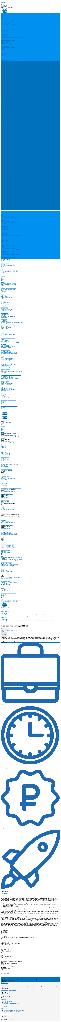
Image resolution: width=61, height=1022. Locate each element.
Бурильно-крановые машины (8, 59)
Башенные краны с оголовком (8, 165)
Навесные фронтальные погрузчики (9, 24)
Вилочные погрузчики (6, 153)
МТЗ (2, 16)
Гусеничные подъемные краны (8, 166)
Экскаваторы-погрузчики (6, 41)
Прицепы (3, 29)
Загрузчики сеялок (5, 104)
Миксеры (3, 22)
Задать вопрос (4, 981)
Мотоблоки (3, 35)
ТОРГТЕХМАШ (4, 119)
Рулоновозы (3, 93)
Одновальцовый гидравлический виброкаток (11, 176)
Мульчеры (3, 43)
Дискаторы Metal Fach (6, 98)
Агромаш (3, 18)
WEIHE (2, 84)
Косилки (3, 96)
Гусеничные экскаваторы (7, 185)
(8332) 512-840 (4, 990)
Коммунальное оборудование (8, 47)
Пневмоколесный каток (6, 178)
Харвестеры (3, 135)
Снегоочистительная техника (8, 50)
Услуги (2, 205)
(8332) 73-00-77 (4, 993)
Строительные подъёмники (7, 181)
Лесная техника (4, 42)
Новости (3, 66)
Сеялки (2, 105)
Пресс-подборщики (5, 23)
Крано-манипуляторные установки (9, 193)
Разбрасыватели (5, 102)
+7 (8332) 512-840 (5, 5)
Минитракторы (4, 36)
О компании (3, 198)
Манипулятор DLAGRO (6, 112)
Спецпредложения (5, 196)
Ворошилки (3, 103)
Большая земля (4, 26)
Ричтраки (3, 156)
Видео (2, 69)
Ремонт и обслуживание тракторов (9, 73)
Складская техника (5, 54)
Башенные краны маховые (7, 164)
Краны (2, 159)
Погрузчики (3, 53)
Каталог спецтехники (6, 77)
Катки (2, 172)
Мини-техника (4, 34)
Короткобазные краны (6, 167)
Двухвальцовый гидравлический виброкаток (11, 173)
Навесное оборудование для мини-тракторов (12, 37)
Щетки (2, 49)
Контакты (3, 209)
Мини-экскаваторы (5, 187)
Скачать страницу (5, 628)
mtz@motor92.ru (5, 8)
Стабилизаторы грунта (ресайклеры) (10, 180)
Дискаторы (3, 97)
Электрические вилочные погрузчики (10, 155)
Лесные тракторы (5, 46)
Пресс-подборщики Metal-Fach (8, 90)
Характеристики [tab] (7, 894)
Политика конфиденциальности (8, 67)
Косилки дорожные (5, 142)
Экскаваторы (4, 184)
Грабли (2, 100)
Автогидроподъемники (6, 57)
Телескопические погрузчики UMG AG (10, 21)
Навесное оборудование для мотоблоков (11, 125)
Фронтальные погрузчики (7, 149)
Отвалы (2, 48)
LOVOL (2, 83)
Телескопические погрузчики (8, 40)
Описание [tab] (6, 893)
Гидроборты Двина (5, 60)
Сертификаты (4, 68)
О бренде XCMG (5, 65)
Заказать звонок (4, 983)
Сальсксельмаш (4, 28)
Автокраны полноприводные (8, 160)
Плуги (2, 92)
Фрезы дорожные (5, 183)
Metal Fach (3, 25)
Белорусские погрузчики (6, 111)
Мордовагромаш (5, 31)
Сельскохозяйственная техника (8, 19)
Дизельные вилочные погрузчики (9, 154)
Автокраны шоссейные (6, 161)
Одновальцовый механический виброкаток (11, 177)
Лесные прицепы (5, 44)
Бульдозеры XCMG (5, 170)
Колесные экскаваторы (6, 186)
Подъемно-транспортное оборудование (10, 56)
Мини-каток (3, 174)
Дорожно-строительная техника (8, 38)
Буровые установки (5, 171)
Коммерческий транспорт (7, 179)
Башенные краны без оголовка (8, 162)
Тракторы (3, 15)
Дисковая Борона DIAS (6, 99)
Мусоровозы (4, 195)
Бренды (2, 197)
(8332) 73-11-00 (12, 990)
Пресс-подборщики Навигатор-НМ (9, 91)
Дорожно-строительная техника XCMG (10, 52)
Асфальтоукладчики (5, 168)
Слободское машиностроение (8, 118)
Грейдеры (3, 55)
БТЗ (1, 17)
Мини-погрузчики (5, 147)
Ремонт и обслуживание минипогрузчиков (11, 72)
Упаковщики (3, 94)
